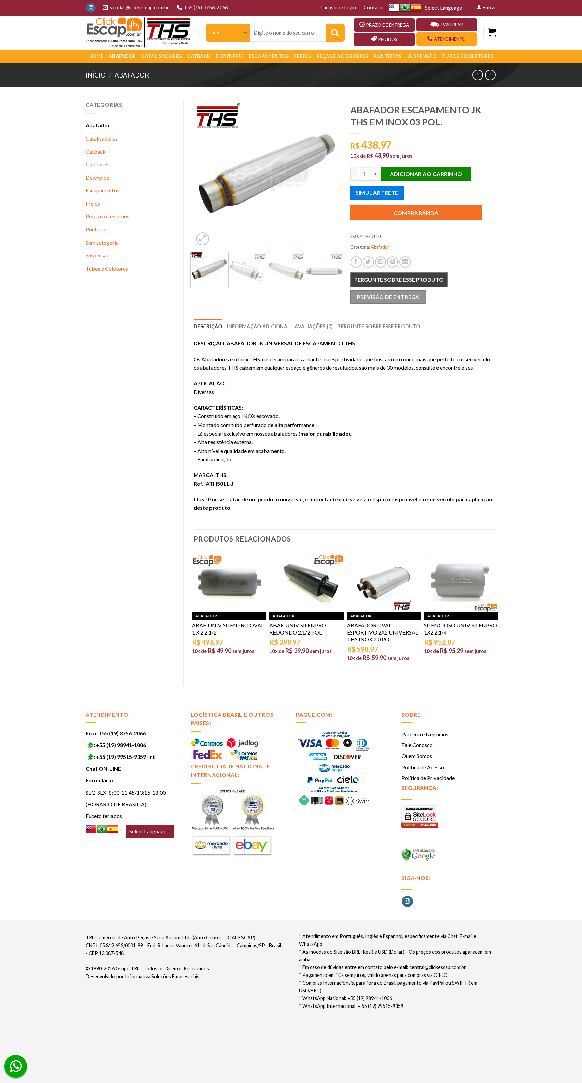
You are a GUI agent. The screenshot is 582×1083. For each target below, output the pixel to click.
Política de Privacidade (428, 778)
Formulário (99, 780)
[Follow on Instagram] (91, 8)
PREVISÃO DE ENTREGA (388, 297)
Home (95, 56)
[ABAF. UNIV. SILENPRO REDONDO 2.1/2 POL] (306, 583)
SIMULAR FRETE (377, 192)
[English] (394, 8)
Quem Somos (416, 756)
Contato (373, 7)
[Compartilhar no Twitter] (368, 262)
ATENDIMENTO (450, 39)
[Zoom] (202, 238)
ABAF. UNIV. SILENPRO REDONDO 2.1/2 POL (297, 629)
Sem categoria (102, 242)
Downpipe (229, 56)
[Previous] (205, 173)
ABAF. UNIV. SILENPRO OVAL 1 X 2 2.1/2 (228, 629)
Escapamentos (269, 56)
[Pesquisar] (335, 33)
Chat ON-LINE (103, 768)
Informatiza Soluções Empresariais (162, 976)
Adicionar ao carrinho (426, 174)
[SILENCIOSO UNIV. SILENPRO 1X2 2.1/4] (461, 583)
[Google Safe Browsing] (419, 857)
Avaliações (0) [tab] (314, 326)
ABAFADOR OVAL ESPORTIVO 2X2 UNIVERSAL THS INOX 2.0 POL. (382, 632)
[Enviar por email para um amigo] (380, 262)
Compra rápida (416, 213)
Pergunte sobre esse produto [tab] (378, 326)
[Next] (329, 173)
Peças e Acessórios (342, 56)
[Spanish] (415, 8)
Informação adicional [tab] (258, 326)
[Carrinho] (492, 32)
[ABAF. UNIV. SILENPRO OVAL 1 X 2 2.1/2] (229, 583)
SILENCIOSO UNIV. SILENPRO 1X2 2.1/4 (460, 629)
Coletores (97, 164)
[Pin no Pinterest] (392, 262)
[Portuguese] (404, 8)
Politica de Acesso (422, 767)
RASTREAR (452, 24)
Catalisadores (161, 56)
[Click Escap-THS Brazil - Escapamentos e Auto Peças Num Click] (139, 33)
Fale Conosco (417, 745)
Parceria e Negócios (424, 734)
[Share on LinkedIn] (405, 262)
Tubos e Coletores (467, 56)
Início (96, 75)
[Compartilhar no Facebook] (356, 262)
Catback (199, 56)
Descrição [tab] (208, 326)
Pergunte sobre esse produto (399, 279)
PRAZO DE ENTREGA (387, 25)
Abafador (122, 56)
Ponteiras (388, 56)
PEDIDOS (387, 39)
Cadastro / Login (338, 7)
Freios (302, 56)
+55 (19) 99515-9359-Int (125, 756)
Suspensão (422, 56)
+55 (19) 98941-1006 (121, 745)
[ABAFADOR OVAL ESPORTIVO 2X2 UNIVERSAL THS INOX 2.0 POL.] (384, 583)
